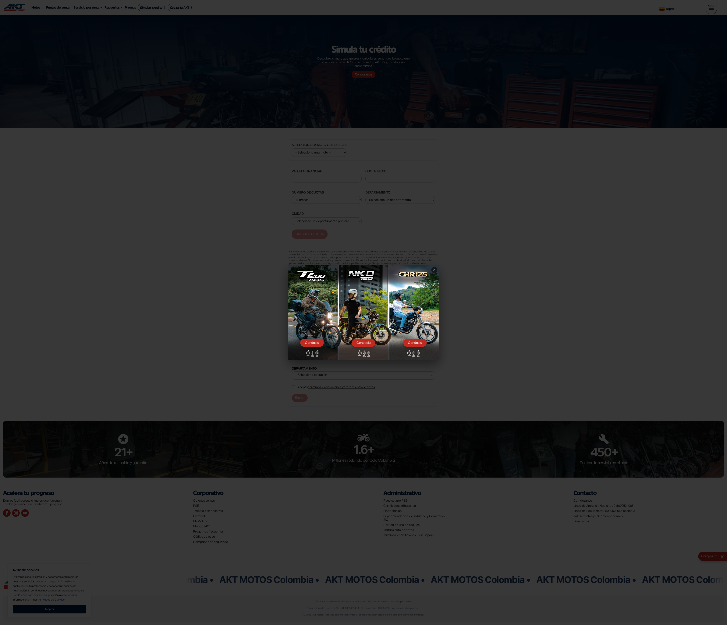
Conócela (312, 342)
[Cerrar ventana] (434, 270)
